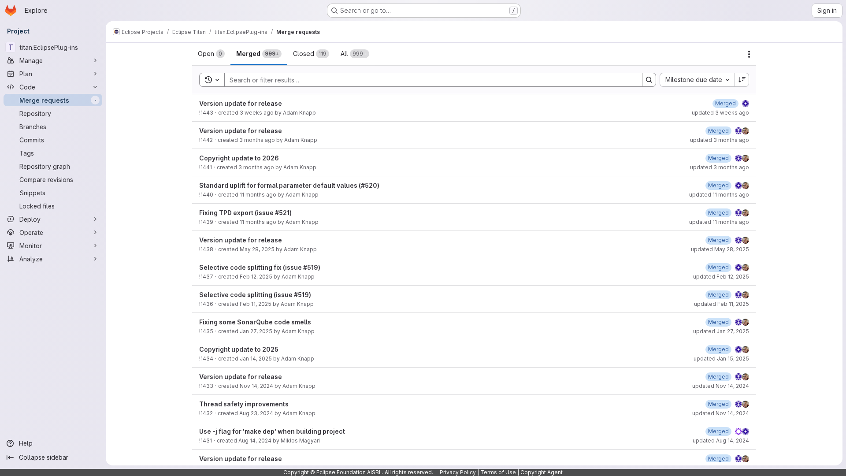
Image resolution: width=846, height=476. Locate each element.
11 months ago (258, 194)
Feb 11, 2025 (255, 304)
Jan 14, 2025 (256, 358)
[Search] (649, 80)
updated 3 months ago (719, 140)
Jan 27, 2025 (256, 331)
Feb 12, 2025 (256, 276)
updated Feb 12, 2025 (721, 276)
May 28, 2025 (257, 249)
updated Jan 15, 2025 (721, 358)
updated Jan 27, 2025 (721, 331)
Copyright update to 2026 (239, 158)
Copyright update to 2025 (238, 349)
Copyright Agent (541, 472)
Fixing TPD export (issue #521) (245, 212)
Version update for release (240, 103)
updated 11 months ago (719, 194)
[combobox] (697, 80)
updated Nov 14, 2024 (720, 386)
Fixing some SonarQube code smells (255, 322)
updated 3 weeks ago (720, 112)
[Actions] (749, 54)
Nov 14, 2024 (256, 386)
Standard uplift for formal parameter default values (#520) (289, 185)
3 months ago (257, 140)
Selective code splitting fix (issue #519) (259, 267)
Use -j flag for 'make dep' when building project (272, 431)
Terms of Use (498, 472)
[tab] (211, 54)
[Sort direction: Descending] (742, 80)
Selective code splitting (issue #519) (255, 294)
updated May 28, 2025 (720, 249)
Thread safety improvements (244, 404)
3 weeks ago (257, 112)
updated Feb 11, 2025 (721, 304)
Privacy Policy (458, 472)
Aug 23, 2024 (256, 413)
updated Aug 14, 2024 (721, 440)
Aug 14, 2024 (254, 440)
